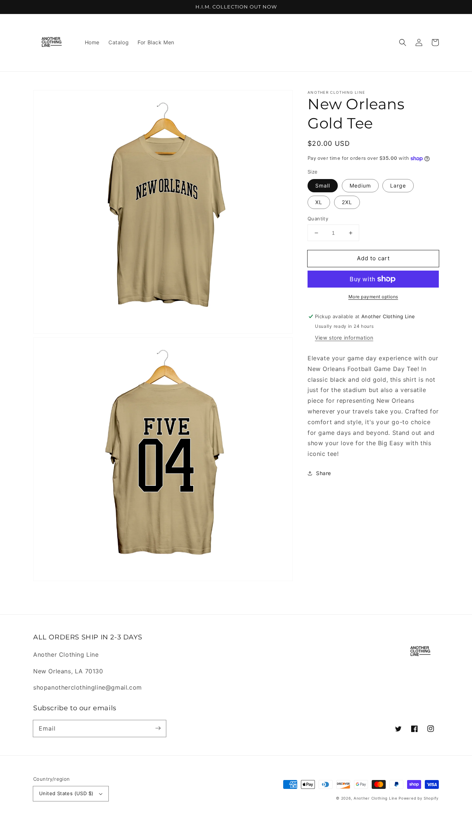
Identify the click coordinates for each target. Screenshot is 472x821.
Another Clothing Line (376, 798)
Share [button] (323, 473)
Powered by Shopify (419, 798)
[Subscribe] (158, 728)
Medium (360, 185)
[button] (403, 42)
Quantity (318, 218)
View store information (344, 337)
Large (398, 185)
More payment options (373, 296)
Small (322, 185)
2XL (347, 202)
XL (318, 202)
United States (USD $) (66, 793)
